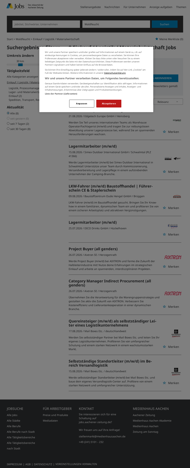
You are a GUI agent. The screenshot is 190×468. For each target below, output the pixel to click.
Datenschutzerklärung (115, 72)
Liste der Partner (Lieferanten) (61, 93)
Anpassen (81, 103)
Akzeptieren (109, 103)
